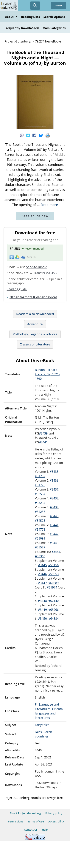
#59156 (53, 565)
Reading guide (17, 289)
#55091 (40, 538)
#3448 (42, 601)
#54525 (40, 521)
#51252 (40, 476)
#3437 (54, 489)
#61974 (52, 587)
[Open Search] (35, 5)
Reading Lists (30, 17)
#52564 (40, 494)
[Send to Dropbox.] (12, 257)
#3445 (42, 565)
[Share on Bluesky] (41, 135)
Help (45, 829)
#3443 (54, 543)
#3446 (42, 574)
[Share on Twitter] (28, 135)
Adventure (35, 324)
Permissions (15, 821)
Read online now (35, 216)
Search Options (54, 17)
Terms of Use (36, 821)
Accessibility (56, 821)
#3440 (54, 516)
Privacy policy (53, 813)
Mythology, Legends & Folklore (35, 334)
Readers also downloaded (35, 314)
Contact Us (31, 829)
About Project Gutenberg (25, 813)
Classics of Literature (35, 344)
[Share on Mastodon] (22, 135)
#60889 (53, 583)
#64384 (53, 619)
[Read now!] (35, 128)
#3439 (43, 433)
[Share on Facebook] (34, 135)
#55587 (40, 547)
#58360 (40, 556)
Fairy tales (42, 725)
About (11, 17)
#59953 (53, 574)
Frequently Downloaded (21, 28)
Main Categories (54, 28)
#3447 (42, 583)
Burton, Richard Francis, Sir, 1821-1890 (47, 374)
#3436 (54, 480)
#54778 (40, 529)
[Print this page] (48, 135)
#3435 (54, 472)
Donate (59, 5)
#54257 (40, 512)
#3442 (54, 534)
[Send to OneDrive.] (23, 257)
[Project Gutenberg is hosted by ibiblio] (35, 838)
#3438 (54, 498)
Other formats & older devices (33, 297)
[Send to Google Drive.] (17, 257)
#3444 (56, 552)
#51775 (40, 485)
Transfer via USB (45, 273)
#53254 (40, 503)
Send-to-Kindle (36, 267)
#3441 (43, 442)
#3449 (42, 610)
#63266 (53, 610)
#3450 (42, 619)
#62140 (53, 601)
